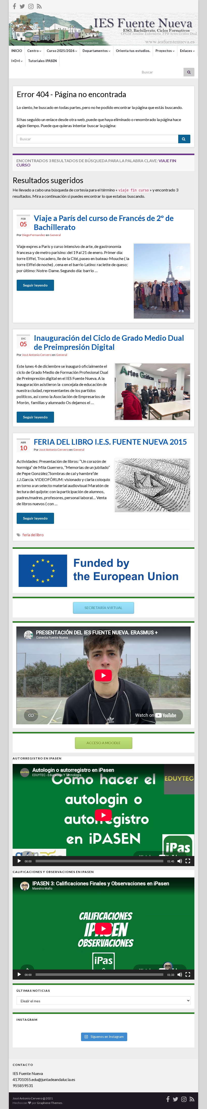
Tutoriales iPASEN (42, 61)
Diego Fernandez (33, 235)
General (55, 235)
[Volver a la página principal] (103, 29)
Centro (33, 51)
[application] (103, 815)
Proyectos (164, 51)
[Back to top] (195, 1097)
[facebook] (14, 5)
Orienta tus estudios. (133, 51)
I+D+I (16, 61)
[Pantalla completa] (187, 861)
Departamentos (96, 51)
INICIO (16, 51)
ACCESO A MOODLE (104, 743)
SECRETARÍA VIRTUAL (103, 608)
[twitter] (22, 5)
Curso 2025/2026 (61, 51)
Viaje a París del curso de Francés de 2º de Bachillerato (104, 222)
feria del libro (33, 535)
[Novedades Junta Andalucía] (39, 5)
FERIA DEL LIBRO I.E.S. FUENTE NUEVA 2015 (110, 441)
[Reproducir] (19, 861)
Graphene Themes (49, 1103)
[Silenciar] (179, 861)
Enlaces (186, 51)
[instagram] (31, 5)
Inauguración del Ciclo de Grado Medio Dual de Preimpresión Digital (109, 342)
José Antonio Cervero (36, 355)
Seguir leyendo (35, 285)
